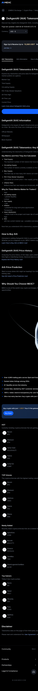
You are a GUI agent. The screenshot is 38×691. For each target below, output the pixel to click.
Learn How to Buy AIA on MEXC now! (14, 243)
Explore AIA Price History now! (12, 259)
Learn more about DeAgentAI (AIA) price (16, 106)
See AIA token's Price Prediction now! (15, 276)
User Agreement (30, 634)
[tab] (7, 59)
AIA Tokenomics (7, 59)
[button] (33, 671)
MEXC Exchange (15, 10)
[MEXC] (6, 2)
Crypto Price (28, 10)
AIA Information (21, 59)
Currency (5, 31)
